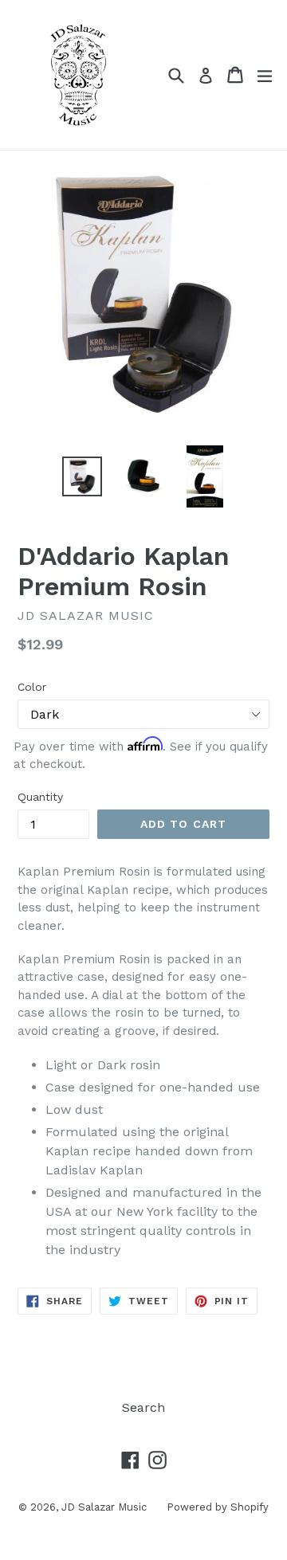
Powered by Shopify (218, 1507)
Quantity (40, 796)
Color (32, 686)
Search (143, 1407)
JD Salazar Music (104, 1507)
